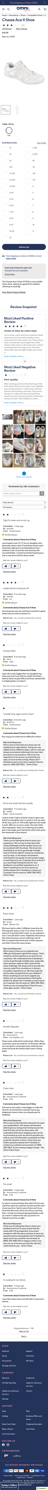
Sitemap (5, 1399)
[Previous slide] (3, 2)
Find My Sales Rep (9, 1383)
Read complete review (13, 356)
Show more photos (24, 477)
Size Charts (30, 1429)
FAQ (27, 1411)
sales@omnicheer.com (23, 1484)
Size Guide (41, 143)
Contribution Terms (38, 1475)
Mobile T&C (21, 1477)
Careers (29, 1391)
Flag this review (9, 572)
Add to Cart (24, 247)
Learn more (11, 258)
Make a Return (7, 1429)
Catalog (5, 1416)
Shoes (4, 1356)
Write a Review (21, 29)
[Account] (39, 9)
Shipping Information (34, 1424)
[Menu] (3, 9)
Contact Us (30, 1378)
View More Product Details (14, 292)
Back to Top (24, 1331)
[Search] (8, 9)
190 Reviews (7, 29)
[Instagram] (8, 1444)
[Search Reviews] (42, 493)
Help (4, 1411)
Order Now (10, 274)
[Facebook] (3, 1444)
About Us (5, 1378)
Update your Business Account (10, 1392)
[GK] (6, 1455)
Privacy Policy (8, 1475)
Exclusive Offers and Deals (34, 1417)
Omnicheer (19, 1481)
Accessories (6, 1361)
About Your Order (9, 1424)
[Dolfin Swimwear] (17, 1455)
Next (24, 1336)
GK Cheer (30, 1361)
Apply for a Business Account (34, 1384)
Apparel (29, 1351)
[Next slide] (44, 2)
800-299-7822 (29, 1482)
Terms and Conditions (22, 1475)
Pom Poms (30, 1356)
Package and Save (9, 1365)
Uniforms (5, 1351)
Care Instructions (8, 1434)
